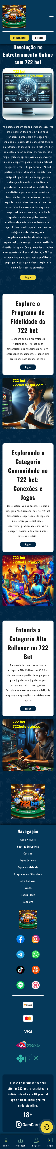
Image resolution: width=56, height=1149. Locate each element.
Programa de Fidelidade (28, 874)
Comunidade (28, 895)
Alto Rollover (28, 881)
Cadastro (28, 902)
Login (39, 38)
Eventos (28, 888)
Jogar (28, 367)
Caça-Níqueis (28, 839)
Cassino (28, 853)
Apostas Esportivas (28, 846)
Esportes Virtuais (28, 867)
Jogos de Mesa (28, 860)
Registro (19, 38)
